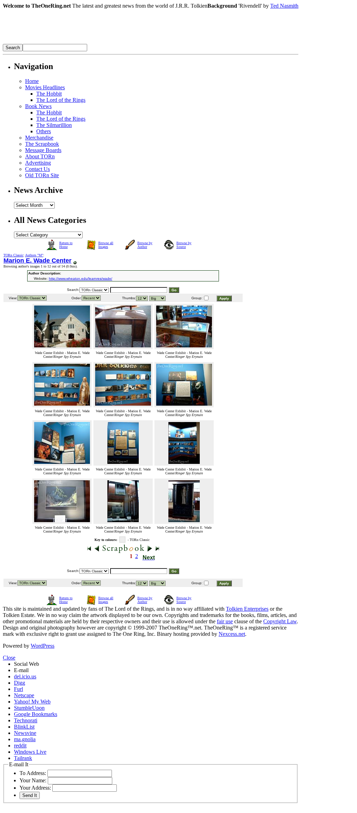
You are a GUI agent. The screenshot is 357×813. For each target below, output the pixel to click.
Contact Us (37, 169)
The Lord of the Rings (60, 100)
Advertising (38, 163)
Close (9, 658)
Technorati (25, 720)
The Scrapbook (42, 144)
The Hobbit (49, 94)
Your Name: (33, 780)
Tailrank (23, 758)
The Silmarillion (54, 125)
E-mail (21, 670)
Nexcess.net (232, 634)
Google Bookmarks (35, 714)
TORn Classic (13, 255)
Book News (38, 106)
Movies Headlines (45, 87)
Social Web (26, 664)
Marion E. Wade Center (37, 260)
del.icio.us (25, 676)
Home (32, 81)
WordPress (42, 646)
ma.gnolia (25, 739)
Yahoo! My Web (32, 702)
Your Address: (35, 788)
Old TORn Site (42, 175)
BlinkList (24, 727)
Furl (18, 689)
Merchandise (39, 138)
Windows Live (30, 752)
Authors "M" (34, 255)
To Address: (33, 773)
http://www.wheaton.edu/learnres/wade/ (80, 278)
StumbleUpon (29, 708)
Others (43, 131)
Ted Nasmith (284, 6)
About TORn (40, 156)
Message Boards (43, 150)
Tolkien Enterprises (247, 609)
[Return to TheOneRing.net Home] (107, 42)
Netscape (24, 695)
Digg (19, 683)
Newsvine (25, 733)
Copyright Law (280, 621)
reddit (20, 745)
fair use (225, 621)
